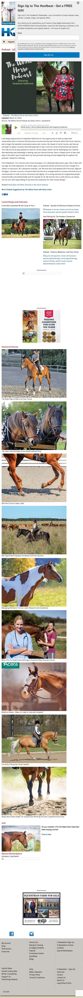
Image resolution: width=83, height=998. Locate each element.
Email (20, 33)
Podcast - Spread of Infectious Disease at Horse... (62, 206)
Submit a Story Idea (9, 971)
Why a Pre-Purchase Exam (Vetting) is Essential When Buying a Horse (28, 660)
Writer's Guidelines (9, 974)
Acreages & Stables (36, 948)
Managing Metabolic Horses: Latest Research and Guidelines (25, 608)
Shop (4, 946)
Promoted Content (36, 953)
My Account (6, 943)
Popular (32, 951)
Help (31, 969)
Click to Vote (46, 834)
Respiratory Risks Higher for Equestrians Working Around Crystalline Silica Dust (33, 817)
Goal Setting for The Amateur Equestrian (59, 217)
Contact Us (61, 978)
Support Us (6, 977)
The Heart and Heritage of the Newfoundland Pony (21, 451)
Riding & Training (36, 945)
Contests (60, 948)
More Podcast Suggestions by (26, 190)
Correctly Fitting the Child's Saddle (15, 764)
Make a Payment (35, 972)
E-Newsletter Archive (65, 945)
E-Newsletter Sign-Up (65, 942)
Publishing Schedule (10, 979)
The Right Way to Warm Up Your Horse (17, 399)
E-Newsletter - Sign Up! (66, 969)
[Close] (78, 3)
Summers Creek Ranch (10, 856)
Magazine (11, 42)
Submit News (7, 968)
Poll (4, 823)
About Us (60, 980)
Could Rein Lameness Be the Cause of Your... (19, 206)
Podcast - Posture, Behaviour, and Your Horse (61, 252)
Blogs (31, 959)
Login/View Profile (64, 983)
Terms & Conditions (37, 978)
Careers (60, 975)
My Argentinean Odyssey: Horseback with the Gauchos (22, 556)
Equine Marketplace (65, 951)
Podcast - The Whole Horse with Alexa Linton (20, 115)
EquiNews (33, 956)
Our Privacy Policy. (39, 49)
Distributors (6, 949)
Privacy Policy (34, 975)
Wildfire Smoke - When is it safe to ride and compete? (22, 712)
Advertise (60, 972)
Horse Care (33, 942)
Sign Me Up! (48, 55)
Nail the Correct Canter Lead (13, 503)
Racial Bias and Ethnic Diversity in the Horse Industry (28, 185)
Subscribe (5, 952)
